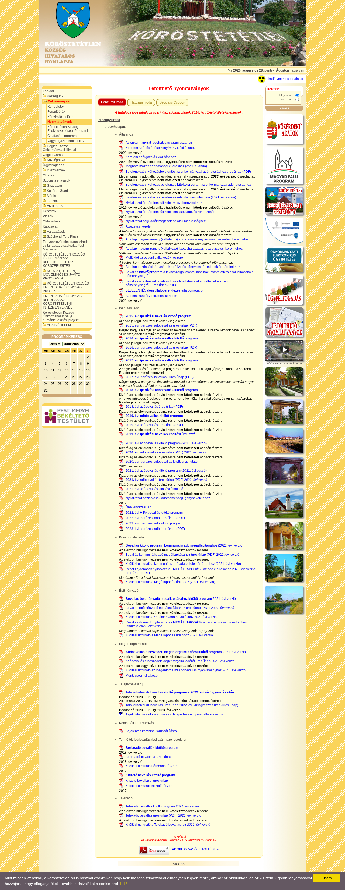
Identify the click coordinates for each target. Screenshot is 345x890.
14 (74, 370)
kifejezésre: (286, 95)
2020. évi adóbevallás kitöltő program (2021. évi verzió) (166, 443)
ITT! (123, 883)
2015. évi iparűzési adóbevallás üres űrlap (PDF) (161, 325)
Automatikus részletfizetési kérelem (151, 296)
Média (51, 196)
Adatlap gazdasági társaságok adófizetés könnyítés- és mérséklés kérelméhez (183, 267)
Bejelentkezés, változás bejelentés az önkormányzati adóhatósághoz (188, 184)
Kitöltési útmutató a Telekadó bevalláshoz (168, 825)
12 (60, 370)
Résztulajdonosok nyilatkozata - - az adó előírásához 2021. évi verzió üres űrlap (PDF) (190, 571)
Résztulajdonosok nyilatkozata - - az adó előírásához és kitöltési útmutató (186, 624)
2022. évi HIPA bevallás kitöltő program (154, 513)
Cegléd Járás (53, 155)
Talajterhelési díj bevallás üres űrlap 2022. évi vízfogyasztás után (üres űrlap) (182, 705)
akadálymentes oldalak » (284, 79)
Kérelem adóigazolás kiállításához (151, 157)
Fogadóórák (56, 112)
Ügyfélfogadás (53, 165)
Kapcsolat (50, 226)
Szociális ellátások (56, 180)
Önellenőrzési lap (138, 507)
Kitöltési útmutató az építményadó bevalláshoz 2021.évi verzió (171, 617)
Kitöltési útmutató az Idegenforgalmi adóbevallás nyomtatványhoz (186, 670)
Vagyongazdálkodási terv (65, 141)
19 (60, 377)
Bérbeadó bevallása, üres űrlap (149, 757)
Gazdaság (54, 185)
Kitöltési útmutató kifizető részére (150, 786)
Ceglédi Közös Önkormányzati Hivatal (59, 148)
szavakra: (287, 99)
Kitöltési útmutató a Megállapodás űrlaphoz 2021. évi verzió (169, 635)
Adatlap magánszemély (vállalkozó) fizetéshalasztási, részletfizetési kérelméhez (184, 248)
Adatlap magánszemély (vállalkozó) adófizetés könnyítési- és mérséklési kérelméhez (188, 239)
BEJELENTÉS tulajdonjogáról (164, 290)
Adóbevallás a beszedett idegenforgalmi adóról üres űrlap (180, 661)
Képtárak (49, 211)
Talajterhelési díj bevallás (180, 692)
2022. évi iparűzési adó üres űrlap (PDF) (155, 518)
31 (46, 390)
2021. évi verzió (181, 599)
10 (46, 370)
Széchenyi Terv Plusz (62, 237)
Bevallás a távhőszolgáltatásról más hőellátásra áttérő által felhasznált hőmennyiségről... (189, 274)
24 (46, 384)
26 (60, 384)
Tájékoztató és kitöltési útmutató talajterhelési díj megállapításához (174, 714)
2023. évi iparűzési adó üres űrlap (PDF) (155, 529)
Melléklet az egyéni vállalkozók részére (154, 258)
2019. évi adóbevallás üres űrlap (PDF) (154, 425)
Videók (48, 216)
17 (46, 377)
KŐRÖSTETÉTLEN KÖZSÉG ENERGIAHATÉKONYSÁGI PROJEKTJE (66, 287)
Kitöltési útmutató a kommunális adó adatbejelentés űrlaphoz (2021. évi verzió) (183, 564)
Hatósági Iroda (141, 102)
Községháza (56, 160)
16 (88, 370)
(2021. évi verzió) (184, 545)
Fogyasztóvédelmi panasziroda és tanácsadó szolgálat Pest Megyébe (66, 245)
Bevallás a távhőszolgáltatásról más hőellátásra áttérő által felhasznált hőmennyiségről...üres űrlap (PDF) (177, 283)
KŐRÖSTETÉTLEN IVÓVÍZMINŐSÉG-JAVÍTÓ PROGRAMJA (61, 274)
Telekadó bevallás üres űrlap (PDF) (163, 815)
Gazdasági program (62, 136)
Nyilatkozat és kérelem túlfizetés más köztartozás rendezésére (171, 212)
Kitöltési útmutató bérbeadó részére (152, 766)
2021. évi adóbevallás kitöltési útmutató (154, 489)
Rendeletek (55, 106)
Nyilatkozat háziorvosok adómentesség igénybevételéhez (168, 498)
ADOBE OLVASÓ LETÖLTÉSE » (195, 849)
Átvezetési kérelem (139, 226)
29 (81, 384)
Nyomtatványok (59, 122)
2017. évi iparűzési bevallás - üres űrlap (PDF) (160, 377)
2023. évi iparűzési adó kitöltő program (154, 523)
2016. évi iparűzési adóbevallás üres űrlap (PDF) (161, 347)
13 (67, 370)
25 (53, 384)
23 (88, 377)
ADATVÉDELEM (59, 325)
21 (74, 377)
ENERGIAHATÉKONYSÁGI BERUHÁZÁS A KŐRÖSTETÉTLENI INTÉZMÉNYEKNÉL (62, 301)
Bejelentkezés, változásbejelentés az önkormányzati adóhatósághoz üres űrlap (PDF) (188, 171)
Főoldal (48, 91)
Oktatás (48, 175)
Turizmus (53, 201)
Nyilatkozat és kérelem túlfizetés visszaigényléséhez (164, 203)
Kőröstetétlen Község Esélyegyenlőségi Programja (68, 129)
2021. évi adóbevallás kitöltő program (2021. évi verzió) (166, 471)
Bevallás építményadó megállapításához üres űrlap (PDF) (180, 608)
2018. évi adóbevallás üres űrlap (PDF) (154, 407)
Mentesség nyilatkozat (142, 676)
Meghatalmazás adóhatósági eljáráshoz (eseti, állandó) (166, 166)
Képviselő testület (60, 117)
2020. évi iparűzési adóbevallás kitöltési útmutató (162, 461)
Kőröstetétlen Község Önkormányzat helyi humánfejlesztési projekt (60, 316)
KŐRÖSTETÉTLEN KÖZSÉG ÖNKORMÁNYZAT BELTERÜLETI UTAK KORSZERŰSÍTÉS (64, 260)
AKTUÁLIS (55, 206)
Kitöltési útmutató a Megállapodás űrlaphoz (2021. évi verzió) (170, 582)
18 (53, 377)
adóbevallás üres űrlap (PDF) (166, 452)
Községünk (55, 96)
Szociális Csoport (172, 102)
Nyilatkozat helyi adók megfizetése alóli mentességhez (166, 221)
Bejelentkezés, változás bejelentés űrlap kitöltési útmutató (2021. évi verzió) (181, 197)
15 (81, 370)
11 (52, 370)
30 (88, 384)
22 (81, 377)
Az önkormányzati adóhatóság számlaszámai (159, 142)
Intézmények (56, 170)
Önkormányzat (59, 101)
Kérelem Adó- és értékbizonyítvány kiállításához (160, 148)
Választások (56, 231)
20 (67, 377)
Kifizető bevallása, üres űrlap (147, 780)
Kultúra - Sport (57, 191)
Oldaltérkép (51, 221)
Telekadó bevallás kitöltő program (162, 806)
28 (74, 384)
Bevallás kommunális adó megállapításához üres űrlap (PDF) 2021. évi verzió (182, 554)
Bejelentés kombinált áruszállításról (152, 731)
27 (67, 384)
